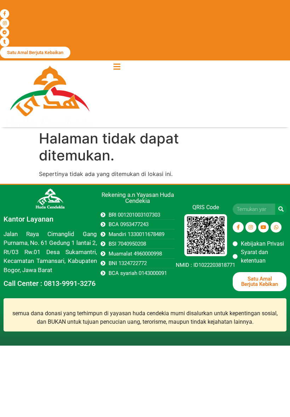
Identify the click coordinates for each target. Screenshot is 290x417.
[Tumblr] (4, 41)
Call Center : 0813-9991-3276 (49, 283)
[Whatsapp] (276, 227)
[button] (117, 67)
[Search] (280, 209)
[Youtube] (263, 227)
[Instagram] (4, 23)
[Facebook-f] (4, 13)
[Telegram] (4, 32)
